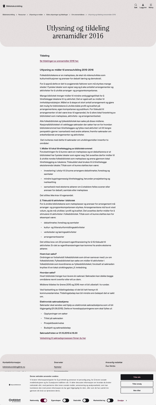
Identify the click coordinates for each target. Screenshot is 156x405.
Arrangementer (61, 371)
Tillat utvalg (137, 384)
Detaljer (121, 400)
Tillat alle (136, 377)
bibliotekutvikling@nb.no (14, 367)
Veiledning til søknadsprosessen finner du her (63, 338)
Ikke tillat (136, 390)
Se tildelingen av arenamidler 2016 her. (59, 61)
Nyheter (58, 367)
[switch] (66, 400)
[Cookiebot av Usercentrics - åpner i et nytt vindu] (15, 400)
